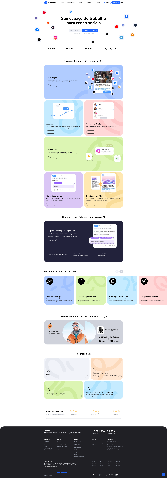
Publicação (46, 441)
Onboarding (94, 444)
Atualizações (60, 441)
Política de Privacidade (112, 443)
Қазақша (118, 465)
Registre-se (116, 2)
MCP (58, 450)
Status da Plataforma (62, 446)
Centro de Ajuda (60, 443)
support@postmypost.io (52, 466)
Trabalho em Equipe (78, 452)
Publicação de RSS (48, 448)
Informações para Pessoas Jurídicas (115, 446)
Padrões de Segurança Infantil (114, 450)
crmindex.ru (115, 414)
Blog (93, 441)
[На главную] (50, 2)
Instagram (118, 461)
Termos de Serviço (111, 441)
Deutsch (110, 464)
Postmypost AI (47, 450)
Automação (46, 443)
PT (122, 2)
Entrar (107, 2)
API (58, 448)
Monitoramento (77, 447)
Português (102, 465)
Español (118, 464)
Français (94, 465)
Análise (45, 446)
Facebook (110, 461)
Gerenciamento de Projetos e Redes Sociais (80, 443)
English (101, 464)
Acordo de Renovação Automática (115, 444)
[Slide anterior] (117, 271)
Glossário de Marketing (97, 443)
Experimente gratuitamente (90, 30)
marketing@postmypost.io (62, 472)
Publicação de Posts (78, 446)
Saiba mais (51, 85)
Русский (94, 464)
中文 (109, 465)
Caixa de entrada (48, 444)
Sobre (62, 2)
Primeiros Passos (77, 441)
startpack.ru (93, 414)
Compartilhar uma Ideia (62, 444)
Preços (98, 2)
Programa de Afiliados (79, 456)
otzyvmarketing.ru (73, 414)
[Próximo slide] (121, 271)
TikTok (93, 461)
